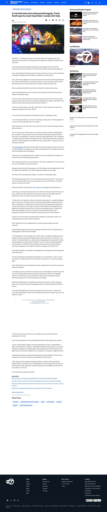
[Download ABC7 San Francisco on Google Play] (97, 500)
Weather (28, 483)
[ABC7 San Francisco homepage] (15, 2)
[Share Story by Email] (59, 20)
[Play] (84, 57)
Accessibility (88, 490)
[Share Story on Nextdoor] (56, 20)
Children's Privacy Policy (26, 505)
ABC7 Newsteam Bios (90, 483)
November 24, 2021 (44, 303)
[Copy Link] (63, 20)
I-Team (63, 486)
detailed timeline (18, 147)
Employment (88, 493)
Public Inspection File (63, 505)
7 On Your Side (65, 483)
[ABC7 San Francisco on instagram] (14, 500)
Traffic (27, 486)
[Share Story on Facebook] (46, 20)
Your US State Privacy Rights (37, 505)
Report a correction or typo (17, 392)
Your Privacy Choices (17, 505)
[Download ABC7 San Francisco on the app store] (89, 500)
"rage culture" (36, 187)
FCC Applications (72, 505)
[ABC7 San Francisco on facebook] (7, 500)
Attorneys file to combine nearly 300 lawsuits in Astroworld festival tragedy (34, 378)
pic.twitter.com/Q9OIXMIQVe (38, 301)
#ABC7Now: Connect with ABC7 (93, 486)
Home (27, 481)
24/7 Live (26, 2)
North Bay (63, 2)
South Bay (49, 2)
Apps (27, 493)
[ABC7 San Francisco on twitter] (11, 500)
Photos (28, 490)
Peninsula (56, 2)
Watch (27, 488)
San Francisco (34, 2)
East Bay (42, 2)
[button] (6, 2)
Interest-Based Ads (54, 505)
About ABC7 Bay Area (90, 481)
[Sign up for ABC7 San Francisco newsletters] (18, 500)
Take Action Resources (67, 481)
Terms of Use (46, 505)
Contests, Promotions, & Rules (92, 495)
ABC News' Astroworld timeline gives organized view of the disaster (32, 388)
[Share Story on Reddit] (53, 20)
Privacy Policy (8, 505)
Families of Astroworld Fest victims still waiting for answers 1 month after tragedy (36, 381)
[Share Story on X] (49, 20)
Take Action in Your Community (92, 488)
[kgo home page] (10, 481)
